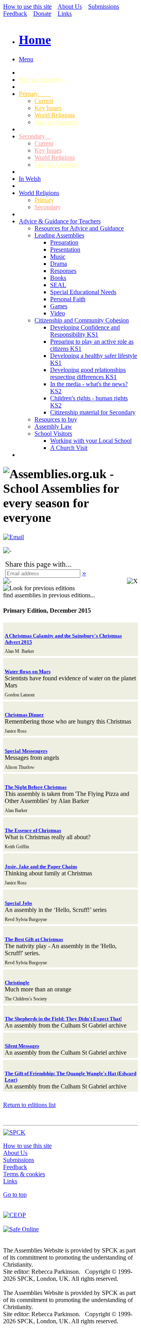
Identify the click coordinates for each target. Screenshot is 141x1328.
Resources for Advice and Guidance (79, 228)
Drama (58, 263)
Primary (35, 93)
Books (58, 277)
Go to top (15, 1194)
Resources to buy (55, 419)
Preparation (64, 242)
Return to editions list (29, 1104)
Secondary (35, 136)
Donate (42, 13)
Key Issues (47, 108)
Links (65, 13)
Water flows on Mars (28, 671)
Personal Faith (67, 299)
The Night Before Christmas (36, 787)
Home (35, 40)
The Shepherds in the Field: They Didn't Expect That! (63, 1019)
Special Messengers (26, 751)
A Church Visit (68, 447)
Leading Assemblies (59, 235)
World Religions (54, 115)
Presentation (65, 249)
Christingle (17, 982)
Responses (63, 270)
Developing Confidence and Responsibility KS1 (85, 331)
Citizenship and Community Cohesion (81, 320)
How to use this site (27, 6)
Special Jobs (18, 903)
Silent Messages (22, 1046)
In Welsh (30, 178)
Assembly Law (53, 426)
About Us (70, 6)
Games (58, 306)
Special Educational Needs (83, 292)
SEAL (58, 285)
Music (57, 256)
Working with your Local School (91, 440)
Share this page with (35, 564)
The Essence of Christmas (33, 830)
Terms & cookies (24, 1174)
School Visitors (53, 433)
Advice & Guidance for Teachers (60, 221)
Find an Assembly (43, 79)
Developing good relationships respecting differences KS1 (88, 373)
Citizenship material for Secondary (93, 412)
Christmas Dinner (24, 715)
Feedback (15, 13)
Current (43, 101)
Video (57, 313)
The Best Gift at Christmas (34, 939)
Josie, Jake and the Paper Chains (41, 866)
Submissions (103, 6)
